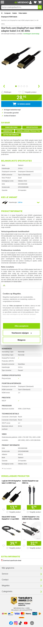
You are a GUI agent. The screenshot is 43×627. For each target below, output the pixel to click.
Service (5, 574)
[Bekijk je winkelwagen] (40, 2)
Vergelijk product (30, 92)
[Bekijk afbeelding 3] (24, 86)
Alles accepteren (21, 326)
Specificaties (32, 127)
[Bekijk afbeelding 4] (27, 86)
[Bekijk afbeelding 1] (18, 86)
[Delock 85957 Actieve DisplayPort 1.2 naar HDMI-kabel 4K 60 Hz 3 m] (11, 530)
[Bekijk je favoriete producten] (35, 2)
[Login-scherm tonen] (30, 2)
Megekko (6, 586)
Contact (5, 580)
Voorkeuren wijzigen (20, 333)
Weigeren (21, 340)
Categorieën (7, 591)
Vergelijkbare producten (28, 131)
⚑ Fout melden (7, 468)
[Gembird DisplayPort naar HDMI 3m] (31, 494)
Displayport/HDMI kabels (9, 17)
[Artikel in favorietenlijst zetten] (20, 92)
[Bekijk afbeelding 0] (16, 86)
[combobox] (19, 7)
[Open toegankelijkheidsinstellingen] (32, 623)
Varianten (7, 131)
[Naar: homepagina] (2, 13)
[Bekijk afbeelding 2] (21, 86)
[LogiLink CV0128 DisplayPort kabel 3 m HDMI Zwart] (11, 494)
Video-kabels (23, 13)
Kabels (14, 13)
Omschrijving (11, 127)
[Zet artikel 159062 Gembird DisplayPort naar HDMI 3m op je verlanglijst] (24, 510)
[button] (7, 2)
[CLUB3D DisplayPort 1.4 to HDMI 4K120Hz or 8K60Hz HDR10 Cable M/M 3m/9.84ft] (31, 530)
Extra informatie (11, 135)
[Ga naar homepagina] (21, 2)
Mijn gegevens (8, 568)
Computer (7, 13)
